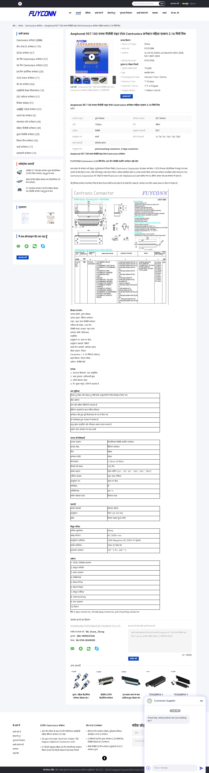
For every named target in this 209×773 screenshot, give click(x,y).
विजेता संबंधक (23, 103)
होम (14, 25)
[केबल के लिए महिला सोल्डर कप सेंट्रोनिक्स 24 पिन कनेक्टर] (19, 181)
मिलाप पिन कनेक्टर (25, 140)
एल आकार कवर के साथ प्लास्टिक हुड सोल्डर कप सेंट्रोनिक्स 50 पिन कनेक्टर (131, 696)
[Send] (201, 768)
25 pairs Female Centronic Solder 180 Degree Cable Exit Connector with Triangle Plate (60, 741)
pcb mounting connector (127, 612)
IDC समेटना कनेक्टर (26, 96)
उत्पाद (20, 25)
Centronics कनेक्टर (34, 25)
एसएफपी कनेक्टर (24, 153)
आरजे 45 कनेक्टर (24, 115)
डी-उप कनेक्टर (23, 84)
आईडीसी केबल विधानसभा (28, 90)
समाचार (155, 13)
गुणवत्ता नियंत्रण (126, 13)
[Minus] (201, 701)
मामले (164, 13)
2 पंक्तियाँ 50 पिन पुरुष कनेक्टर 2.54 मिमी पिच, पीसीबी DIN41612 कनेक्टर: (106, 740)
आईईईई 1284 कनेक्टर (27, 109)
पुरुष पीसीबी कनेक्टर (26, 134)
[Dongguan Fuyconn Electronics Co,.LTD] (42, 13)
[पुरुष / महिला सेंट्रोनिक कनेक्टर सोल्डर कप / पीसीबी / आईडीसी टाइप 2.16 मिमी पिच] (81, 681)
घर (70, 13)
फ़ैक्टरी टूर (111, 13)
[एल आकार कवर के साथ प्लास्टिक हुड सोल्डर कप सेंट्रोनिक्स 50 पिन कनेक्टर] (131, 681)
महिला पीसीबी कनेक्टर (26, 128)
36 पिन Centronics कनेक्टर (30, 65)
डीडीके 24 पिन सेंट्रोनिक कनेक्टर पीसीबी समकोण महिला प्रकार (106, 696)
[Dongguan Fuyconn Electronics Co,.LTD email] (20, 246)
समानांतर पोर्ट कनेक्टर (26, 121)
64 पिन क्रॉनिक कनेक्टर (28, 71)
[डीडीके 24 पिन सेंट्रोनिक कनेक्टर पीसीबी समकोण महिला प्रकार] (106, 681)
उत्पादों (78, 13)
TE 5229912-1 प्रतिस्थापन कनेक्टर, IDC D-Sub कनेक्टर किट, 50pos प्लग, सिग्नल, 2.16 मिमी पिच (156, 696)
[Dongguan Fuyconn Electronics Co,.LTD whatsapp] (28, 246)
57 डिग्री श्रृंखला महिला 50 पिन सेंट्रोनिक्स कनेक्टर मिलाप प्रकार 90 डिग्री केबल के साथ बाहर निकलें (62, 748)
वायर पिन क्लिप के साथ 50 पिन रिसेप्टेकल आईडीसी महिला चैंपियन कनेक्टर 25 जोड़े (61, 732)
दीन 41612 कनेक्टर (26, 46)
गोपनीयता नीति (48, 770)
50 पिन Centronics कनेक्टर (30, 59)
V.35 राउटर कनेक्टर (26, 77)
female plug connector (103, 612)
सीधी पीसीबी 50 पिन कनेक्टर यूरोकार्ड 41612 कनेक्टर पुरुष (105, 748)
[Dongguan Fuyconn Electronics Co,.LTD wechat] (36, 246)
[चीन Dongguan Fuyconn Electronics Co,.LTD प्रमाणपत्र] (25, 218)
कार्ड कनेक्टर (22, 146)
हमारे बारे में (99, 13)
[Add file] (148, 768)
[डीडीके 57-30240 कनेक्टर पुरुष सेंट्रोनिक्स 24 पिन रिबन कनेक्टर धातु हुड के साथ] (19, 172)
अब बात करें (174, 3)
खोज (161, 4)
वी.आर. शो (175, 13)
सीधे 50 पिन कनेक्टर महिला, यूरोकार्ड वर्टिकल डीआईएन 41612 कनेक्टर (105, 732)
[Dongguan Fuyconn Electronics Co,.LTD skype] (45, 246)
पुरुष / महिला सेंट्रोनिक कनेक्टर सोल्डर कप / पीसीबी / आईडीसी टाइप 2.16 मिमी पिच (81, 696)
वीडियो (87, 13)
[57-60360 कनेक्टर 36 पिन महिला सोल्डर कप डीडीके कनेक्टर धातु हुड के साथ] (19, 189)
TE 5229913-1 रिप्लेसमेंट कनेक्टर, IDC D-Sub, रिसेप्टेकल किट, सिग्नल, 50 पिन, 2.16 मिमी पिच (181, 696)
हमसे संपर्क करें (142, 13)
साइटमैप (16, 753)
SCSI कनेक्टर (23, 52)
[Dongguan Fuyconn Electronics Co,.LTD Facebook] (20, 4)
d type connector (82, 612)
